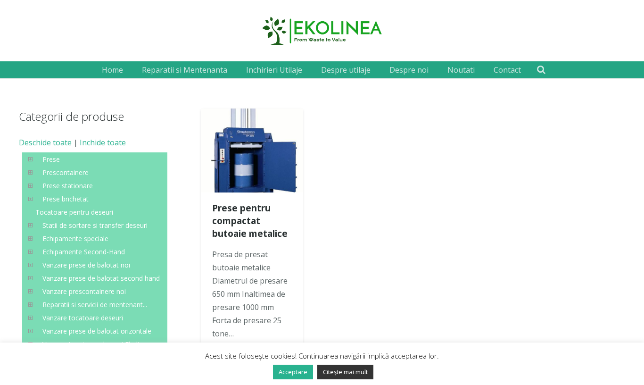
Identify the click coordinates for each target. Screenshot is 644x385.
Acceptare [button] (293, 372)
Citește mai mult (345, 372)
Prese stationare (67, 185)
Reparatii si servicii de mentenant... (94, 304)
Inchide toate (103, 142)
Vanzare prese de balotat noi (86, 264)
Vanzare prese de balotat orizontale (96, 330)
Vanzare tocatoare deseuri (82, 317)
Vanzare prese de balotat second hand (101, 278)
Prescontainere (65, 172)
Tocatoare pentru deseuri (74, 212)
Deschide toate (45, 142)
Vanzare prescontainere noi (84, 291)
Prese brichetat (65, 198)
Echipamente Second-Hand (83, 251)
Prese (51, 159)
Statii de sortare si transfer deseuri (95, 225)
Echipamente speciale (75, 238)
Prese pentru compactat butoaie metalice (250, 220)
